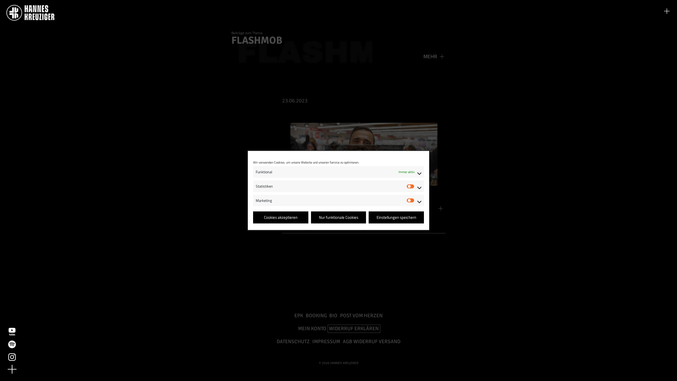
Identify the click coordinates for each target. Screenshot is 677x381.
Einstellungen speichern (396, 217)
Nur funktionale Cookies (338, 217)
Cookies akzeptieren (281, 217)
